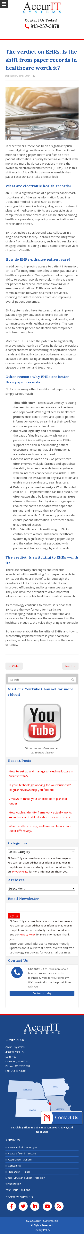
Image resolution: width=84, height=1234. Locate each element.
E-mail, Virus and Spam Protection (25, 1177)
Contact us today (42, 993)
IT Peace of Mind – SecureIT (21, 1153)
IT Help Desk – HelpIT (17, 1171)
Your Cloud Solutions (17, 1190)
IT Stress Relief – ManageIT (21, 1147)
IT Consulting (13, 1165)
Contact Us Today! (41, 20)
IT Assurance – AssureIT (19, 1159)
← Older (14, 666)
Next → (70, 666)
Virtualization (13, 1184)
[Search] (72, 680)
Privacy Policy (20, 871)
